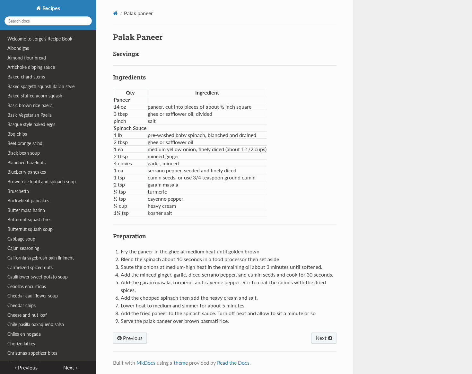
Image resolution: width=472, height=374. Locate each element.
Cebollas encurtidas (26, 286)
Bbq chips (17, 134)
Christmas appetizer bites (32, 353)
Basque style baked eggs (31, 124)
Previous (132, 338)
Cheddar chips (21, 305)
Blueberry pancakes (26, 172)
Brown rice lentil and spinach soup (41, 181)
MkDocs (145, 363)
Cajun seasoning (23, 248)
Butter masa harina (26, 210)
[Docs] (115, 13)
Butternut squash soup (30, 229)
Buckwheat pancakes (28, 200)
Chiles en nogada (24, 334)
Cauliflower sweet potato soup (37, 276)
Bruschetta (18, 191)
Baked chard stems (26, 76)
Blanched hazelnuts (26, 162)
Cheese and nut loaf (27, 315)
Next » (70, 367)
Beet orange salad (24, 143)
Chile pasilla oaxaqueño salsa (35, 324)
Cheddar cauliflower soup (32, 295)
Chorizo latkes (21, 343)
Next (322, 338)
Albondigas (18, 48)
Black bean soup (23, 153)
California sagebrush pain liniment (40, 257)
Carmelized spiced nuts (30, 267)
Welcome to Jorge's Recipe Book (39, 38)
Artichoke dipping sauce (31, 67)
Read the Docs (233, 363)
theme (181, 363)
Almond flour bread (26, 57)
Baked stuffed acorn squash (34, 95)
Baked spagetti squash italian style (40, 86)
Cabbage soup (21, 239)
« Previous (26, 367)
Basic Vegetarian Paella (29, 115)
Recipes (50, 8)
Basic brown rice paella (30, 105)
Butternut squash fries (29, 219)
